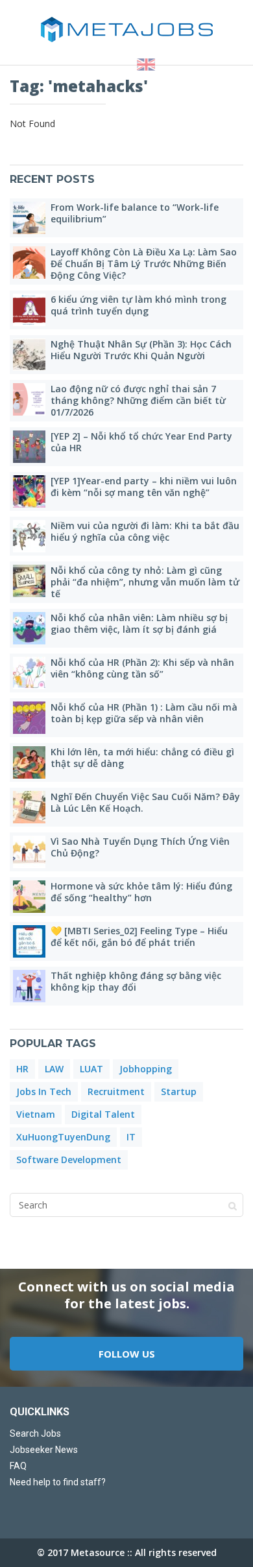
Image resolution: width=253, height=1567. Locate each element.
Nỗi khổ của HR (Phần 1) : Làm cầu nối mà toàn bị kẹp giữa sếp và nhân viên (144, 713)
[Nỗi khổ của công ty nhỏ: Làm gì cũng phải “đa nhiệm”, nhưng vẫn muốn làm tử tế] (29, 581)
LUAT (91, 1069)
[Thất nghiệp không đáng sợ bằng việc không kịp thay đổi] (29, 986)
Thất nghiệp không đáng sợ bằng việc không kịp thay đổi (136, 981)
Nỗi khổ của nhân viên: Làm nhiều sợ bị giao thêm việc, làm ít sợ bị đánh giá (139, 623)
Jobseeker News (44, 1449)
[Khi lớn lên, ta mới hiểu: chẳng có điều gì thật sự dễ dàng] (29, 762)
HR (22, 1069)
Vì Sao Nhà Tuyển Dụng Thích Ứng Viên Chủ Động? (140, 847)
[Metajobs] (126, 29)
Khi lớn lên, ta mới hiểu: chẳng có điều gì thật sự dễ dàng (142, 758)
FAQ (18, 1466)
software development (68, 1159)
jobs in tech (43, 1091)
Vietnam (35, 1114)
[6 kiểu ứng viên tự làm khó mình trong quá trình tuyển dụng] (29, 310)
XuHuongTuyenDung (63, 1137)
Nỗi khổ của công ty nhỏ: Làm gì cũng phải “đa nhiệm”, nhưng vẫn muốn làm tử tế (145, 582)
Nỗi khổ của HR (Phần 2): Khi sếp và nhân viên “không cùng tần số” (142, 668)
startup (179, 1091)
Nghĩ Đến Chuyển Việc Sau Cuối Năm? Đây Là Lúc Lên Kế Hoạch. (145, 802)
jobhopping (145, 1069)
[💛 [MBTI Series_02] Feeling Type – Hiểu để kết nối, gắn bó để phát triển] (29, 941)
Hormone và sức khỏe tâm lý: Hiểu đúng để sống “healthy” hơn (141, 892)
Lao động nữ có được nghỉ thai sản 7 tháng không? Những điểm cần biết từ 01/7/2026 (138, 400)
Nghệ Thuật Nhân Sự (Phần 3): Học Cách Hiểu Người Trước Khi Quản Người (141, 350)
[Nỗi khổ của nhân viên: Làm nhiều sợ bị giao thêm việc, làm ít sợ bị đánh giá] (29, 628)
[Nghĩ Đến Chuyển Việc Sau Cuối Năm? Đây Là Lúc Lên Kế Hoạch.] (29, 807)
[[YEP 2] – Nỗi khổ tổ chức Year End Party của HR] (29, 446)
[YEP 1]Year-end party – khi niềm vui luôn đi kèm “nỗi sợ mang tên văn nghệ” (144, 487)
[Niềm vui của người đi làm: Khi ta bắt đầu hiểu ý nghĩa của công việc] (29, 536)
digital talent (103, 1114)
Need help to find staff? (58, 1482)
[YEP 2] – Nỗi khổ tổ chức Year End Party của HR (141, 442)
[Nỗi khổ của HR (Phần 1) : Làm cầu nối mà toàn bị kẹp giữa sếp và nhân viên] (29, 717)
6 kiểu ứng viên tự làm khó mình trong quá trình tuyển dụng (138, 305)
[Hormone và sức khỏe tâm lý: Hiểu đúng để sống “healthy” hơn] (29, 896)
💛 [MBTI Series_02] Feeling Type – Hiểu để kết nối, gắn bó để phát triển (139, 936)
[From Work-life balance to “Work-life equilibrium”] (29, 218)
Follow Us (127, 1353)
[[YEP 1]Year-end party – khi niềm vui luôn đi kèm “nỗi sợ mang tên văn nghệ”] (29, 491)
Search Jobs (35, 1433)
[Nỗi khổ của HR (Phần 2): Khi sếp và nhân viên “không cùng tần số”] (29, 673)
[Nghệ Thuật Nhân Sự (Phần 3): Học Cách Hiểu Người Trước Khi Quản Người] (29, 354)
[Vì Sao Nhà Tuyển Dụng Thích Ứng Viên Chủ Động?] (29, 852)
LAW (54, 1069)
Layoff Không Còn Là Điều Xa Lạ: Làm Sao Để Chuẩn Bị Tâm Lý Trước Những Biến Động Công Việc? (144, 263)
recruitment (116, 1091)
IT (131, 1137)
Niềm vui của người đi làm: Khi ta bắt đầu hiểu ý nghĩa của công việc (145, 531)
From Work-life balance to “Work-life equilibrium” (135, 213)
